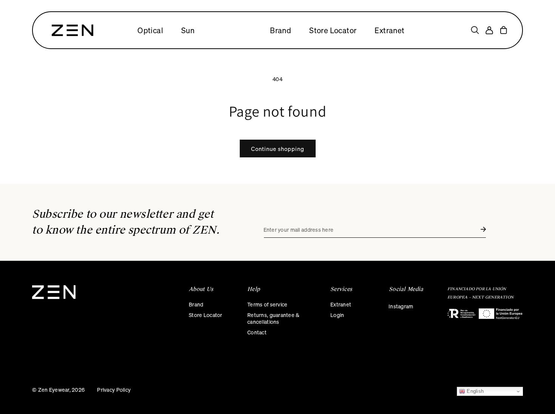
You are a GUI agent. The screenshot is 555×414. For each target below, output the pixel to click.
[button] (475, 30)
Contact (257, 332)
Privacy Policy (114, 389)
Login (337, 314)
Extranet (340, 304)
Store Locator (205, 314)
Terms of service (267, 304)
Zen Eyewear (53, 389)
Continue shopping (277, 148)
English (474, 391)
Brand (196, 304)
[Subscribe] (483, 229)
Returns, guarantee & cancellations (273, 318)
